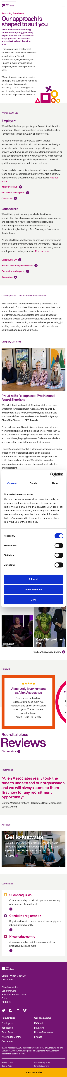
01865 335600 (18, 975)
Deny (33, 599)
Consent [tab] (12, 483)
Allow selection (33, 589)
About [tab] (55, 483)
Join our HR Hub (9, 186)
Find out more (42, 251)
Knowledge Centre (11, 1036)
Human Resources (43, 1032)
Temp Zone (7, 1032)
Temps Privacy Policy (42, 1062)
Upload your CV (9, 259)
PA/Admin (39, 1023)
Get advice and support (13, 192)
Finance (38, 1036)
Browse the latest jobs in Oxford (17, 265)
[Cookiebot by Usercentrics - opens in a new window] (49, 475)
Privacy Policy (7, 1062)
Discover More (9, 751)
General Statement (41, 1066)
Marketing (39, 1027)
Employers (7, 1023)
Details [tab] (33, 483)
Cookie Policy (7, 1066)
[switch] (59, 545)
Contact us (7, 198)
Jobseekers (7, 1027)
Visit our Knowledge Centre (47, 652)
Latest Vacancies (33, 1072)
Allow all (33, 579)
